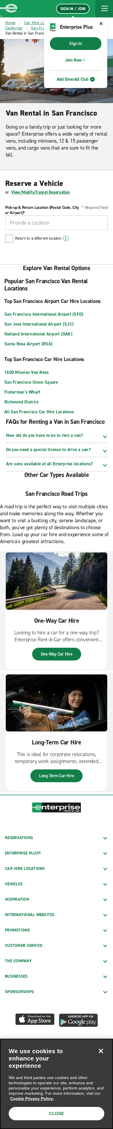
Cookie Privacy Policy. (32, 1098)
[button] (104, 8)
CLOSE (56, 1113)
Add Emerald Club (73, 79)
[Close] (100, 1050)
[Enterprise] (8, 8)
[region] (56, 1084)
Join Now (73, 60)
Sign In (75, 43)
